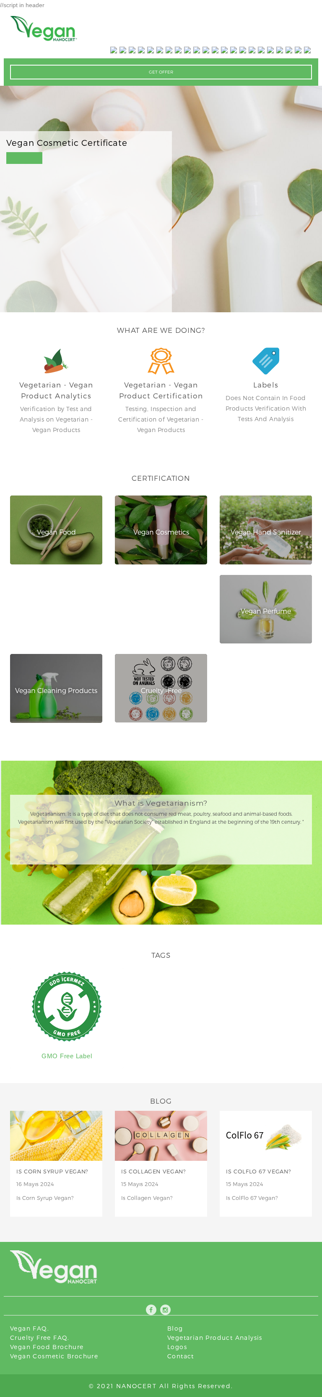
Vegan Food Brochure (47, 1346)
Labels (265, 384)
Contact (180, 1356)
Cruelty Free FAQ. (40, 1337)
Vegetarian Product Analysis (214, 1337)
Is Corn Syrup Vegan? (52, 1171)
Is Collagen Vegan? (153, 1171)
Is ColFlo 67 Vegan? (258, 1171)
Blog (175, 1328)
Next (294, 827)
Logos (177, 1346)
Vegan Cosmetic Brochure (54, 1356)
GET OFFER (161, 71)
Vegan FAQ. (29, 1328)
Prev (27, 827)
